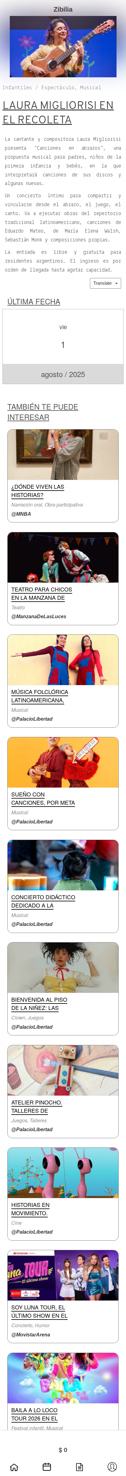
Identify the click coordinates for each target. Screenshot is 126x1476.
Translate (104, 283)
